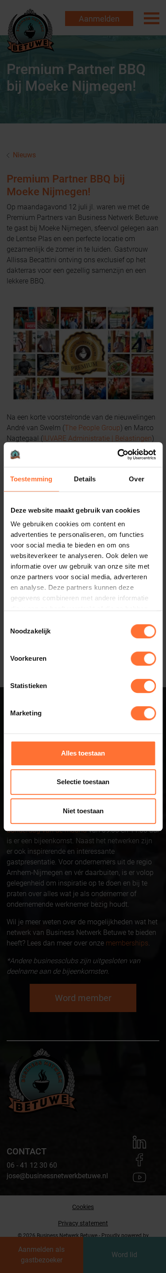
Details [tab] (85, 479)
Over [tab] (136, 479)
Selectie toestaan (83, 781)
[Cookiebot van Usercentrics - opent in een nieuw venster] (118, 454)
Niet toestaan (83, 811)
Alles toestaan (83, 753)
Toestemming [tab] (31, 479)
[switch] (143, 658)
